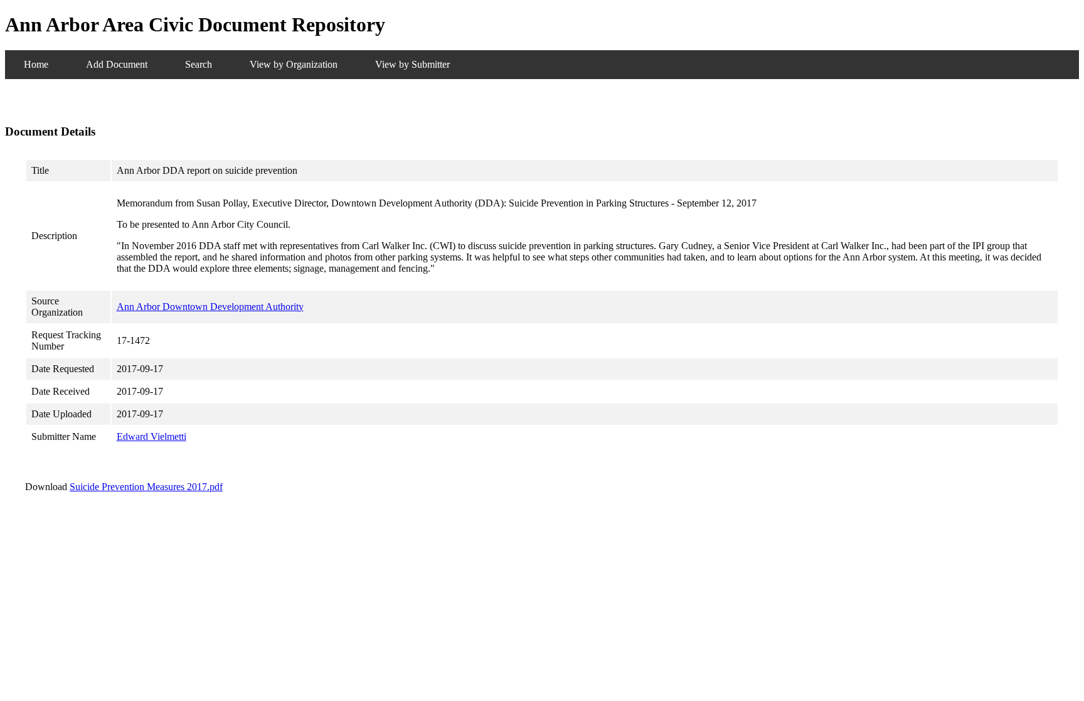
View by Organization (293, 64)
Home (36, 64)
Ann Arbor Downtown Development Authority (210, 306)
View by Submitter (412, 64)
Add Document (116, 64)
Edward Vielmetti (151, 436)
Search (198, 64)
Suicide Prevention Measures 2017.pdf (146, 486)
